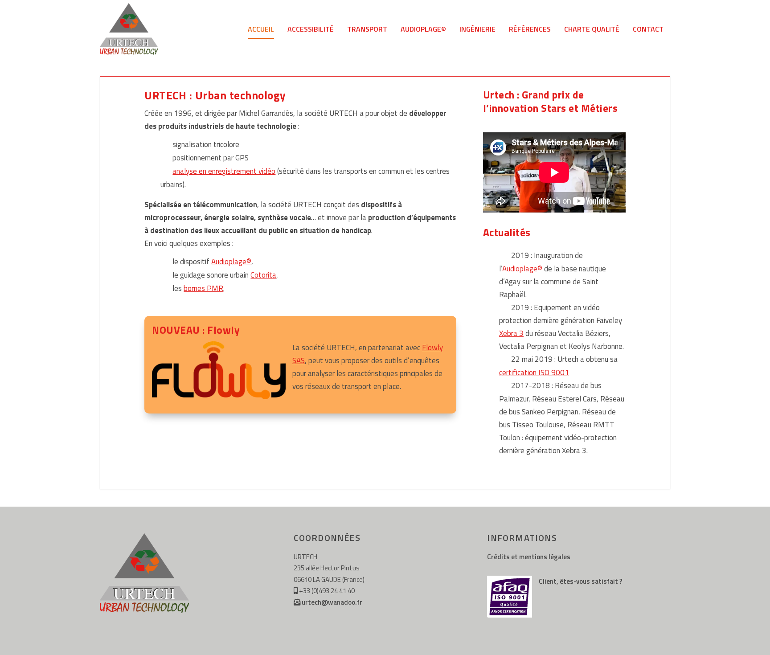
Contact (648, 29)
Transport (367, 29)
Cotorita (263, 275)
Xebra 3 (511, 333)
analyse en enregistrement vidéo (223, 171)
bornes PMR (203, 288)
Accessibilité (310, 29)
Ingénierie (477, 29)
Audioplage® (423, 29)
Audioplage (231, 261)
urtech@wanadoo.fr (332, 602)
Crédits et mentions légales (528, 557)
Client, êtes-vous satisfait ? (581, 581)
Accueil (261, 29)
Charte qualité (591, 29)
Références (530, 29)
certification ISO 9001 (534, 372)
